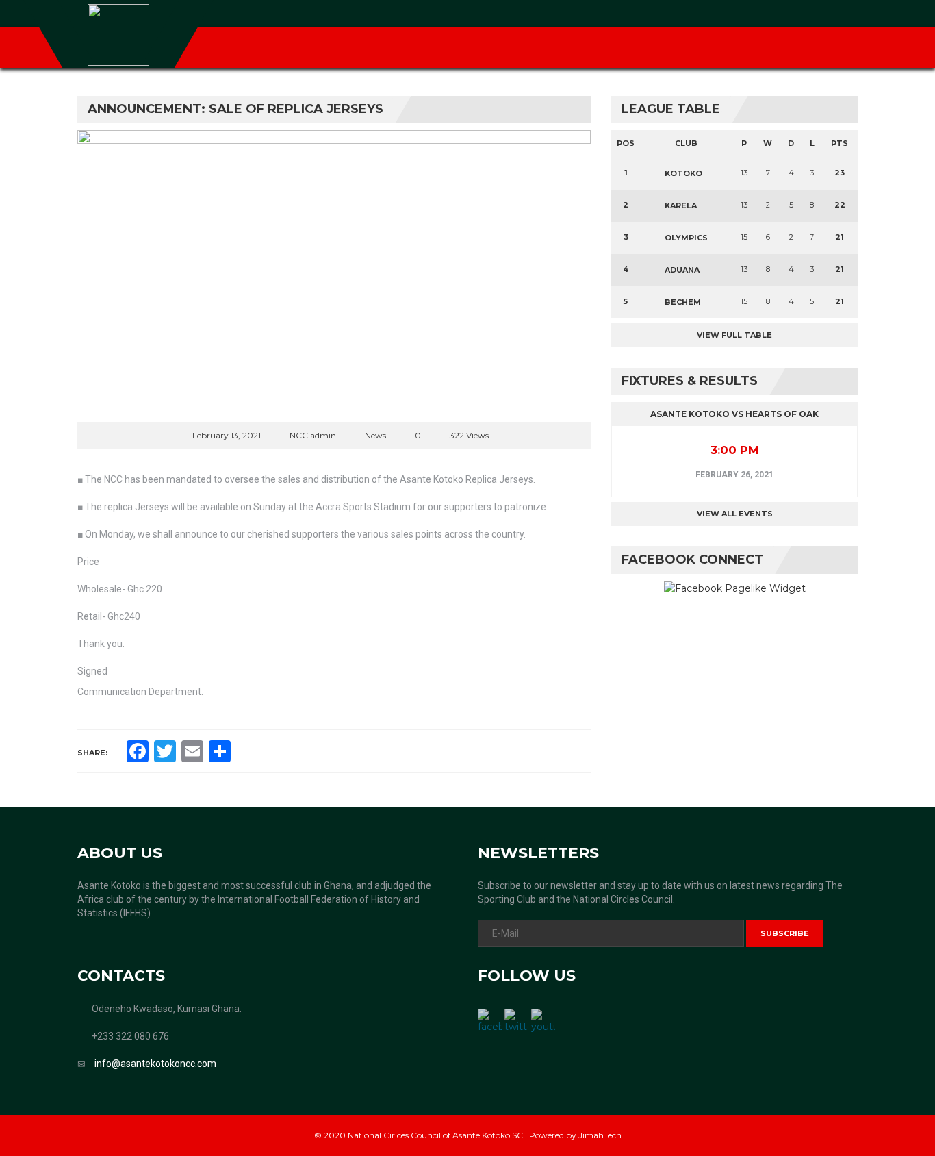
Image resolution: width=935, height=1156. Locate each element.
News (375, 435)
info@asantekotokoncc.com (155, 1063)
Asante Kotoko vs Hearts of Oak (734, 414)
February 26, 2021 (734, 474)
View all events (735, 513)
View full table (734, 335)
